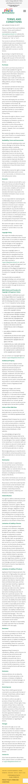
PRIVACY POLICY (6, 780)
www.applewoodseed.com (9, 34)
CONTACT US (16, 772)
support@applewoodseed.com (10, 262)
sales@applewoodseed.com (14, 3)
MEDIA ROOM (10, 772)
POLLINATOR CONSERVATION (12, 770)
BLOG (24, 772)
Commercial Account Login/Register (13, 5)
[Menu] (24, 11)
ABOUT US (21, 772)
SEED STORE (4, 770)
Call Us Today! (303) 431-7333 (14, 1)
